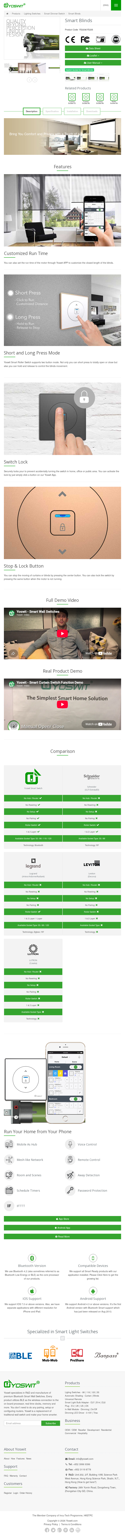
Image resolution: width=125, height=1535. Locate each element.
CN (86, 1405)
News (28, 1458)
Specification (52, 111)
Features (20, 1458)
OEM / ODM (71, 1429)
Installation (72, 111)
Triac (95, 1412)
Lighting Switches (32, 13)
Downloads (91, 111)
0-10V (89, 1412)
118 (88, 1392)
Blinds (96, 1395)
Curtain (88, 1395)
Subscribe (51, 1423)
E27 (92, 1402)
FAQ (6, 1475)
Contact (23, 1475)
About (6, 1458)
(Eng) (106, 5)
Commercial (70, 1433)
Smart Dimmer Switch (54, 13)
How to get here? (87, 1482)
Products (16, 13)
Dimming (85, 1409)
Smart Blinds (74, 13)
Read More (64, 1236)
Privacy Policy (51, 1524)
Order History (26, 1492)
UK (77, 1405)
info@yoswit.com (84, 1458)
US (82, 1405)
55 (98, 1392)
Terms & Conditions (71, 1524)
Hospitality (83, 1433)
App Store (64, 1218)
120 (93, 1392)
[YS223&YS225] (11, 68)
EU (72, 1405)
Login (15, 1492)
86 (83, 1392)
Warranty (14, 1475)
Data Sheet (94, 48)
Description (31, 111)
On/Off (94, 1409)
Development (93, 1429)
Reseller (82, 1429)
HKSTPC (88, 1515)
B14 (98, 1402)
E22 (103, 1402)
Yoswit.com (72, 1520)
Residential (106, 1429)
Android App (63, 1227)
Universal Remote (73, 1399)
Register (8, 1492)
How (13, 1458)
